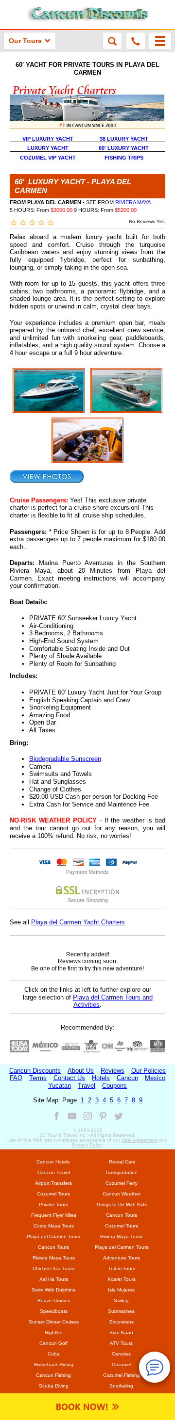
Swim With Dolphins (53, 1289)
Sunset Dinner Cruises (54, 1321)
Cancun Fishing (53, 1375)
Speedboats (54, 1311)
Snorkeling (121, 1385)
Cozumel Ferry (121, 1183)
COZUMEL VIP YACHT (48, 158)
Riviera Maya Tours (121, 1236)
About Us (81, 1070)
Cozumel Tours (53, 1193)
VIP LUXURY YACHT (47, 139)
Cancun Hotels (53, 1161)
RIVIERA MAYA (133, 202)
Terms (38, 1077)
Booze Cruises (53, 1300)
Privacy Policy (87, 1144)
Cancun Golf (53, 1343)
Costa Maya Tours (54, 1225)
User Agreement (140, 1140)
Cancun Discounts (35, 1070)
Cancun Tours (121, 1215)
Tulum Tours (121, 1268)
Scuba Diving (54, 1385)
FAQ (16, 1077)
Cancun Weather (121, 1193)
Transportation (121, 1172)
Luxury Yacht (48, 148)
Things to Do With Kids (121, 1204)
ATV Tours (121, 1343)
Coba (54, 1353)
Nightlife (54, 1332)
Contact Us (69, 1077)
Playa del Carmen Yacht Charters (78, 922)
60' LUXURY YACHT (124, 148)
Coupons (114, 1085)
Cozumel (121, 1364)
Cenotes (121, 1353)
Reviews (112, 1070)
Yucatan (59, 1085)
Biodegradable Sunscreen (65, 758)
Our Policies (148, 1070)
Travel (86, 1085)
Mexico (155, 1077)
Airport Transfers (53, 1183)
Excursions (121, 1321)
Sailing (121, 1300)
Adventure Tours (121, 1257)
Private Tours (53, 1204)
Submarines (121, 1311)
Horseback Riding (53, 1364)
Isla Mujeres (121, 1289)
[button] (160, 40)
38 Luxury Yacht (124, 139)
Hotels (101, 1077)
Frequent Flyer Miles (53, 1215)
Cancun (127, 1077)
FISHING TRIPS (124, 158)
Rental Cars (122, 1161)
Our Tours (25, 41)
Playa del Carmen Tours (53, 1236)
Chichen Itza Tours (53, 1268)
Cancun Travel (53, 1172)
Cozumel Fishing (121, 1375)
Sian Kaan (121, 1332)
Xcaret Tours (121, 1279)
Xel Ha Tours (53, 1279)
